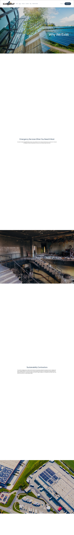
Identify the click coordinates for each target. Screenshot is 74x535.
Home (17, 3)
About (20, 3)
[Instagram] (61, 3)
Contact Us (68, 3)
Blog (30, 3)
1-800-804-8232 (35, 3)
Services (23, 3)
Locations (27, 3)
